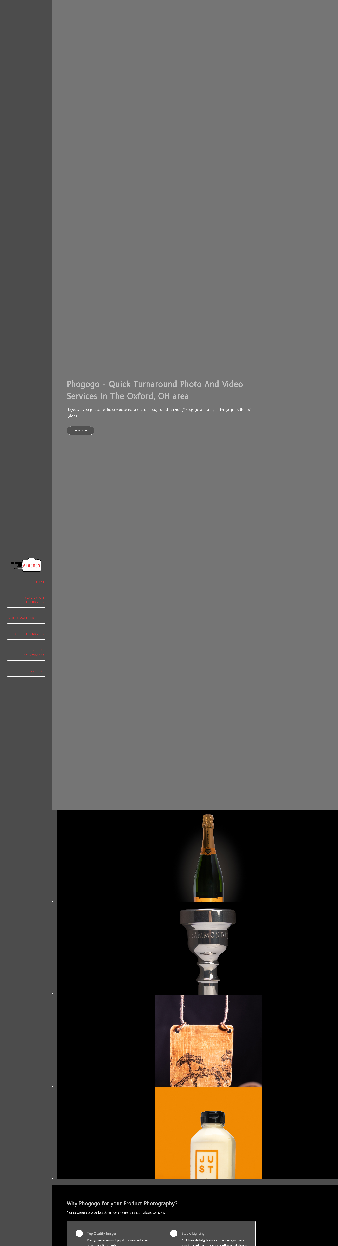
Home (40, 581)
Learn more (81, 430)
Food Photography (28, 634)
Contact (38, 670)
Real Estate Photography (33, 600)
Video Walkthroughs (27, 618)
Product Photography (33, 652)
